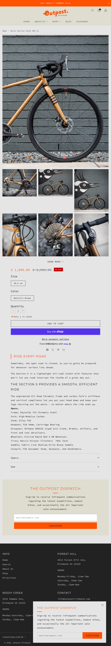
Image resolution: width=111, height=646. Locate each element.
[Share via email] (63, 349)
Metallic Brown (22, 298)
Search (6, 564)
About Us (40, 21)
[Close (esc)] (102, 605)
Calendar (82, 21)
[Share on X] (52, 349)
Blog (68, 21)
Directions (9, 577)
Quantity (17, 306)
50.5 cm (18, 283)
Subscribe (92, 635)
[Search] (92, 10)
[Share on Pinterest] (58, 349)
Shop (55, 21)
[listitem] (55, 3)
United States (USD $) (12, 637)
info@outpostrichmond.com (74, 598)
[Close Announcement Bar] (109, 3)
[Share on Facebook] (47, 349)
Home (26, 21)
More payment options (55, 339)
